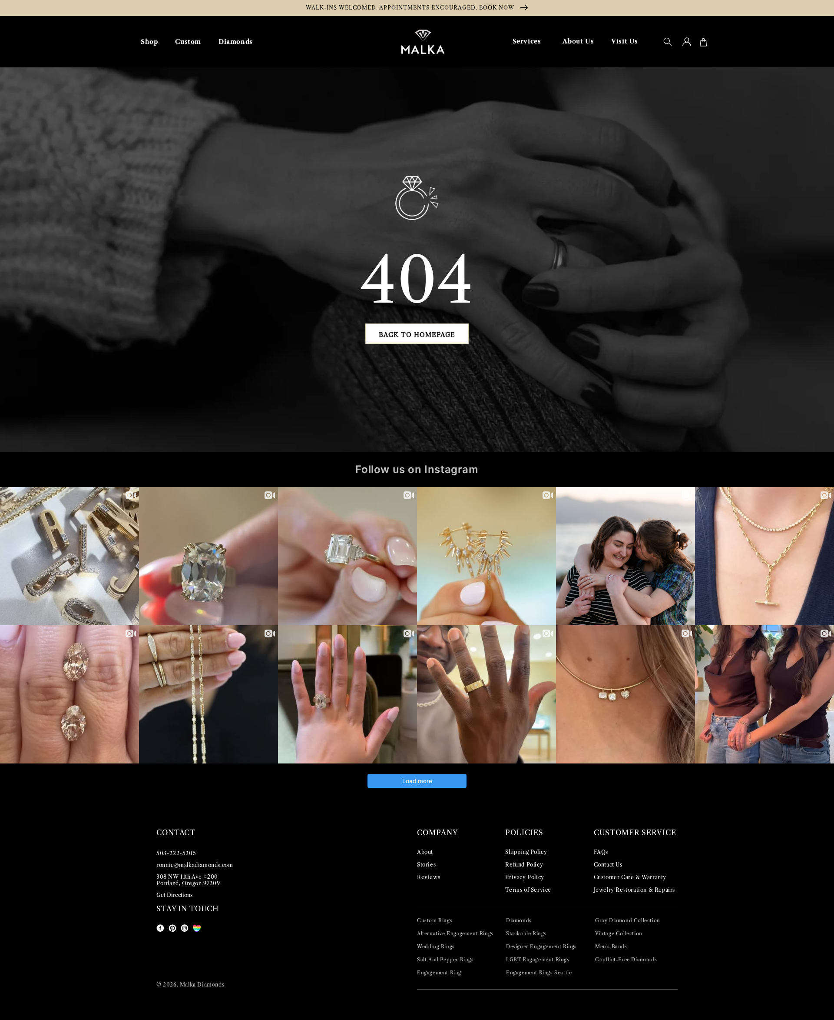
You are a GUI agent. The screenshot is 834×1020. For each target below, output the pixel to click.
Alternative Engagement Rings (455, 933)
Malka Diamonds (202, 984)
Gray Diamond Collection (627, 920)
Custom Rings (434, 920)
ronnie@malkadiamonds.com (194, 865)
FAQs (601, 852)
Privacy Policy (524, 877)
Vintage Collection (618, 933)
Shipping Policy (526, 852)
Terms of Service (528, 890)
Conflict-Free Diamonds (626, 960)
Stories (426, 864)
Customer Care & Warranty (630, 877)
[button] (667, 41)
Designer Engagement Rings (541, 946)
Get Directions (174, 895)
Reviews (428, 877)
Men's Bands (611, 946)
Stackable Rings (526, 933)
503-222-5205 (176, 853)
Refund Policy (524, 864)
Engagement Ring (439, 973)
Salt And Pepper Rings (445, 960)
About (425, 852)
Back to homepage (417, 335)
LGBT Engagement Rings (537, 960)
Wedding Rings (436, 946)
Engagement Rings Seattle (539, 973)
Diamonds (519, 920)
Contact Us (608, 864)
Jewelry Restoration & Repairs (634, 890)
